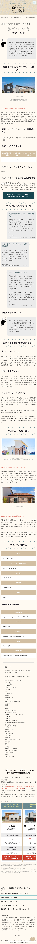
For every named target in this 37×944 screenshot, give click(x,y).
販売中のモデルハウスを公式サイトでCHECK (11, 857)
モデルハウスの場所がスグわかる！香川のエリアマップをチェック (18, 195)
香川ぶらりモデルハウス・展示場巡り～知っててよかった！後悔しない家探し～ (18, 2)
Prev (1, 86)
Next (36, 86)
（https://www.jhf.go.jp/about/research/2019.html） (11, 867)
